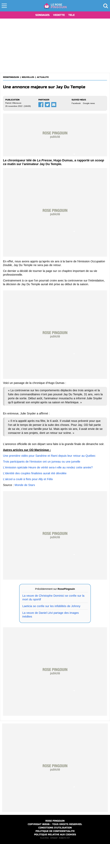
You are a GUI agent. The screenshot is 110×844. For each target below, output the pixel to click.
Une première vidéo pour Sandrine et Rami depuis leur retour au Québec (49, 455)
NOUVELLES (28, 77)
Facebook (76, 103)
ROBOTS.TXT (64, 838)
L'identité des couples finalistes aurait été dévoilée (34, 473)
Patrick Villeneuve (13, 103)
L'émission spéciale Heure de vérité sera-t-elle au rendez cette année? (48, 467)
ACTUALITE (43, 77)
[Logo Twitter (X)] (47, 104)
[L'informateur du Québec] (55, 5)
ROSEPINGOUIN (11, 77)
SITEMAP (54, 838)
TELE (71, 15)
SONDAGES (42, 15)
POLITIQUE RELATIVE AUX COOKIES (55, 834)
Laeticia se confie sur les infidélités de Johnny (51, 606)
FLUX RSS (44, 838)
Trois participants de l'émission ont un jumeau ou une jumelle (41, 461)
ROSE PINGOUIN (55, 820)
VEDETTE (59, 15)
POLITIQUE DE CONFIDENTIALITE (55, 831)
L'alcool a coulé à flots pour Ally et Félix (28, 479)
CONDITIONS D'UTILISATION (55, 827)
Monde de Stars (25, 485)
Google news (89, 103)
